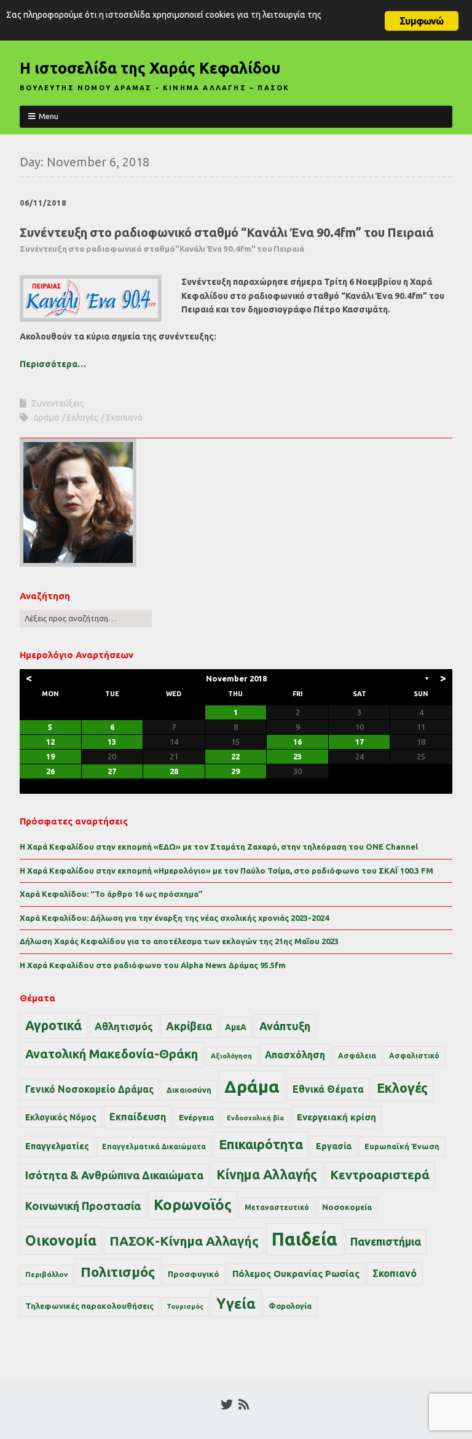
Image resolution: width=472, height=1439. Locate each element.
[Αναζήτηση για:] (86, 618)
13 (112, 741)
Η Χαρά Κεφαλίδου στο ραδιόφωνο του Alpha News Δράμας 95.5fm (153, 965)
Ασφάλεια (357, 1056)
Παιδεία (304, 1239)
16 (297, 741)
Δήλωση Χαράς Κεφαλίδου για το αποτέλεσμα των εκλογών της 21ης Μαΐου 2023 (179, 941)
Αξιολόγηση (231, 1056)
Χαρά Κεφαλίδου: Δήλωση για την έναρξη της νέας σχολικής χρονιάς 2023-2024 (174, 917)
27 (112, 771)
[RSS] (243, 1404)
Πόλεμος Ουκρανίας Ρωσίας (296, 1273)
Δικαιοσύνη (189, 1089)
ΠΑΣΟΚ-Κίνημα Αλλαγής (184, 1240)
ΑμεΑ (235, 1027)
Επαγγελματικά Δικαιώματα (154, 1146)
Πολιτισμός (118, 1271)
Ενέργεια (196, 1117)
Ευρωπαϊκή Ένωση (401, 1146)
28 (174, 771)
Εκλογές (82, 417)
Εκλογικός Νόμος (60, 1117)
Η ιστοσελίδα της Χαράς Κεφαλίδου (150, 68)
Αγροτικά (53, 1025)
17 (359, 741)
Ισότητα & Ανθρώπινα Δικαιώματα (114, 1175)
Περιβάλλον (46, 1274)
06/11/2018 (43, 203)
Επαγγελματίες (57, 1146)
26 (50, 771)
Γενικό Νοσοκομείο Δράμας (89, 1089)
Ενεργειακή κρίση (336, 1117)
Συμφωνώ (421, 20)
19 (50, 756)
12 (50, 741)
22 (235, 756)
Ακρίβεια (189, 1026)
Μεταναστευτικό (277, 1207)
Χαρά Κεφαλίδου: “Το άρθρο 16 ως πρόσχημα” (111, 894)
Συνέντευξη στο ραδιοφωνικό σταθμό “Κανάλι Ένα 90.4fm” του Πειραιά (227, 239)
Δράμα (46, 417)
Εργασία (334, 1146)
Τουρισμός (185, 1306)
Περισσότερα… (53, 364)
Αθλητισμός (124, 1026)
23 (297, 756)
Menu (48, 116)
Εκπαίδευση (137, 1116)
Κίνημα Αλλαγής (266, 1174)
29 (235, 771)
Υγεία (236, 1303)
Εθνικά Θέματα (328, 1089)
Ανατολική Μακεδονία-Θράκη (111, 1054)
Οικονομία (60, 1240)
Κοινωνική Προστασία (83, 1206)
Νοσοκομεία (347, 1207)
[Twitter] (227, 1404)
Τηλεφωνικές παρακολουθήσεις (89, 1305)
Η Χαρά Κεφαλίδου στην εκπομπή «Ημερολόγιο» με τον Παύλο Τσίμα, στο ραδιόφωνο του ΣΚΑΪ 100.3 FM (226, 870)
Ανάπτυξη (284, 1026)
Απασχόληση (295, 1054)
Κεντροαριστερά (380, 1175)
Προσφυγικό (193, 1274)
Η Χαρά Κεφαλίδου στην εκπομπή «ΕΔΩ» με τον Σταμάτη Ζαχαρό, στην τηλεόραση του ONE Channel (219, 846)
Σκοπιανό (124, 417)
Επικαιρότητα (261, 1144)
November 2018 (236, 678)
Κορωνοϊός (193, 1205)
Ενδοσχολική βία (255, 1118)
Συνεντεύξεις (57, 403)
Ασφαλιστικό (414, 1056)
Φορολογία (290, 1305)
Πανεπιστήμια (385, 1241)
